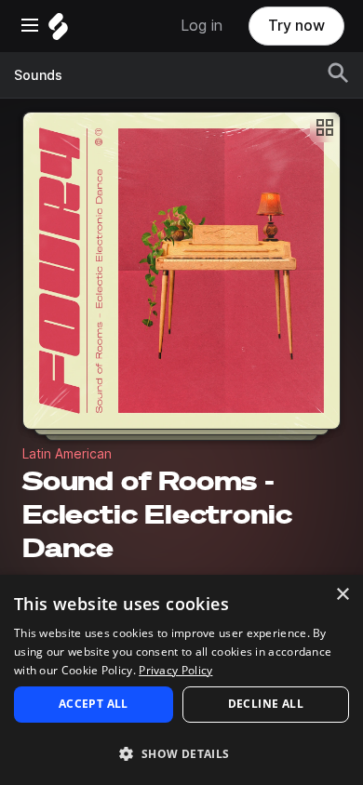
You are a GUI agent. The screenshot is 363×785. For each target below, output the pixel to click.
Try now (296, 25)
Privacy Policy (175, 670)
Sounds (38, 75)
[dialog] (181, 680)
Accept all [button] (93, 704)
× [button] (342, 595)
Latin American (67, 453)
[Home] (58, 31)
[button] (181, 753)
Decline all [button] (265, 704)
